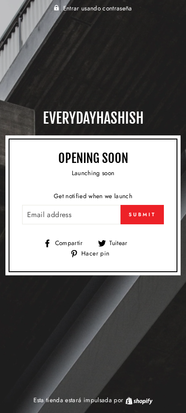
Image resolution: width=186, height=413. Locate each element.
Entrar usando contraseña (97, 8)
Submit (142, 214)
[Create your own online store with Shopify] (139, 399)
